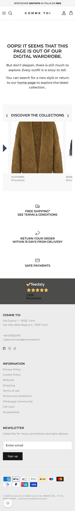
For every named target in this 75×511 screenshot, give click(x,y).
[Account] (63, 13)
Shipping (9, 385)
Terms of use (11, 390)
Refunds (8, 380)
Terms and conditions (17, 396)
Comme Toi (16, 496)
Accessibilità (11, 412)
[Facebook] (4, 348)
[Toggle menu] (4, 13)
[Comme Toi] (37, 13)
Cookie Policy (12, 374)
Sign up (13, 456)
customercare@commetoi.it (21, 339)
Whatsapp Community (18, 401)
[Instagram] (9, 348)
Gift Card (9, 406)
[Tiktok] (14, 348)
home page (26, 82)
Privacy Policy (12, 369)
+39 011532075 (12, 335)
